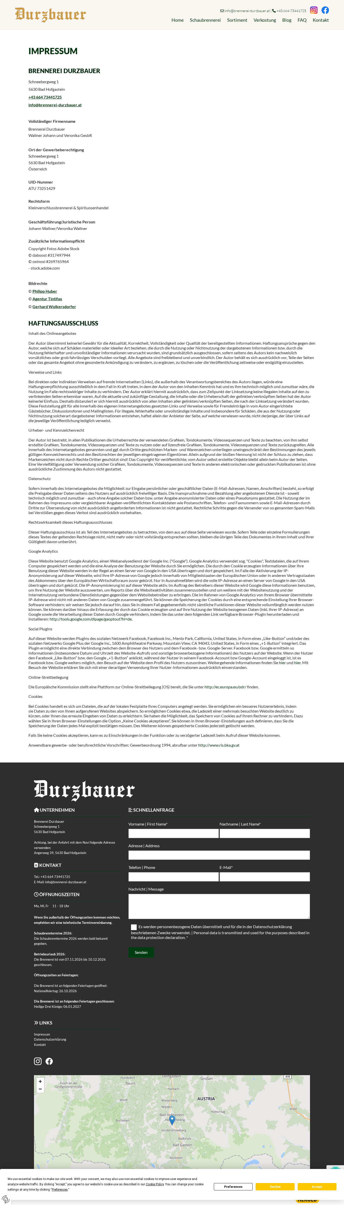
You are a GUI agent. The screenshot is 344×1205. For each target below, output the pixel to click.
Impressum (42, 1034)
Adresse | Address (144, 845)
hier (282, 662)
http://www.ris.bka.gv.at (218, 745)
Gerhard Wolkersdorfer (54, 306)
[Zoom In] (40, 1081)
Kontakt (321, 20)
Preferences (233, 1187)
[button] (172, 1120)
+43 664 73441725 (291, 11)
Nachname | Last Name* (240, 823)
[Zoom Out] (40, 1089)
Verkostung (265, 20)
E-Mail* (226, 867)
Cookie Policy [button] (155, 1184)
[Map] (172, 1125)
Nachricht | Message (146, 889)
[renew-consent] (5, 1199)
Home (177, 20)
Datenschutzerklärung (50, 1039)
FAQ (302, 20)
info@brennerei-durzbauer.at (247, 11)
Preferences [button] (60, 1189)
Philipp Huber (44, 291)
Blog (286, 20)
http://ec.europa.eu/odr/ (225, 686)
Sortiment (237, 20)
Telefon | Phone (141, 867)
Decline (275, 1187)
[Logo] (50, 15)
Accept (317, 1187)
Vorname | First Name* (147, 823)
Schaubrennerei (205, 20)
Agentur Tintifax (47, 298)
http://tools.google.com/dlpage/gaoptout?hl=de (91, 618)
